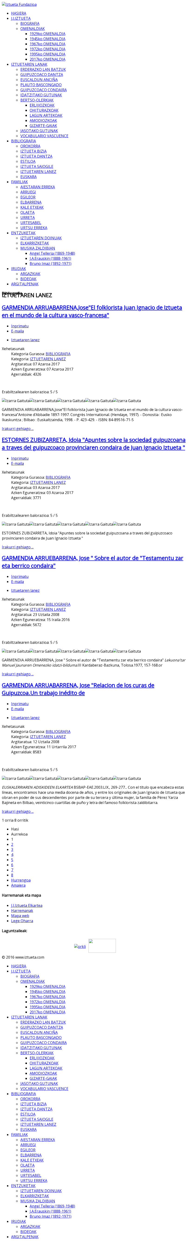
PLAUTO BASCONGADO (41, 84)
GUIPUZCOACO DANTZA (41, 74)
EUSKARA (28, 176)
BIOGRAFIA (29, 23)
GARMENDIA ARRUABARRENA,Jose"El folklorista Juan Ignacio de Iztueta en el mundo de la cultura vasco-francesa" (92, 311)
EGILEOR (27, 197)
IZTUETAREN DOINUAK (41, 238)
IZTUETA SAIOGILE (36, 166)
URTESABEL (30, 222)
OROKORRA (30, 146)
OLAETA (27, 212)
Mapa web (20, 915)
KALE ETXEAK (32, 207)
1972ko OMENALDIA (47, 49)
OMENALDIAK (32, 28)
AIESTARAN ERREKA (37, 186)
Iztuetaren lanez (25, 339)
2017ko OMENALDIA (47, 59)
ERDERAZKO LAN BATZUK (43, 69)
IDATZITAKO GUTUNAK (41, 95)
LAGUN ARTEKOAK (46, 115)
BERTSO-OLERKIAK (37, 100)
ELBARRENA (30, 202)
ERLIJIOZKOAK (42, 105)
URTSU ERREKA (33, 227)
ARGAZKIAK (30, 273)
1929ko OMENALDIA (47, 33)
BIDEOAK (28, 278)
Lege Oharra (22, 920)
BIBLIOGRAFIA (23, 140)
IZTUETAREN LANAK (29, 64)
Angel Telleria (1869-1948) (52, 253)
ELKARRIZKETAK (34, 243)
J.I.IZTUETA (21, 18)
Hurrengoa (21, 880)
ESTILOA (27, 161)
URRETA (27, 217)
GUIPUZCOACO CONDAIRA (43, 89)
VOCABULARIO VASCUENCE (44, 135)
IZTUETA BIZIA (33, 151)
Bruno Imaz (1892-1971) (50, 263)
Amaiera (18, 885)
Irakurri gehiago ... (18, 428)
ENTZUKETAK (23, 232)
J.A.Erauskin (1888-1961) (50, 258)
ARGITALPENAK (24, 283)
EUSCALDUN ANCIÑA (39, 79)
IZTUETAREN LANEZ (38, 171)
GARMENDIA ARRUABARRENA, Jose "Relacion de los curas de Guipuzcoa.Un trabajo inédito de (78, 688)
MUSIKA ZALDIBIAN (37, 248)
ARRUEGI (28, 192)
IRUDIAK (18, 268)
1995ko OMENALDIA (47, 54)
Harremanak (22, 910)
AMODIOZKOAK (43, 120)
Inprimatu (19, 326)
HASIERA (18, 13)
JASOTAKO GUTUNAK (39, 130)
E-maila (17, 331)
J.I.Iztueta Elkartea (26, 905)
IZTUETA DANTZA (36, 156)
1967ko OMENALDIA (47, 43)
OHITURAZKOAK (44, 110)
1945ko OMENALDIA (47, 38)
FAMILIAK (19, 181)
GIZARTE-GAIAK (43, 125)
